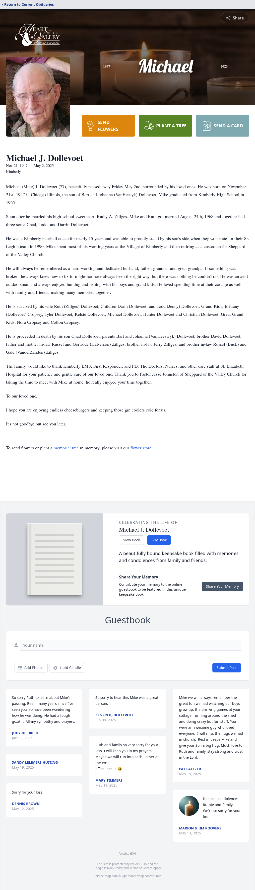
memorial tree (66, 448)
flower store (140, 448)
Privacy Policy (113, 868)
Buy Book (159, 540)
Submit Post (227, 667)
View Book (131, 540)
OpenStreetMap (133, 876)
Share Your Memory (222, 586)
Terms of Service (141, 868)
